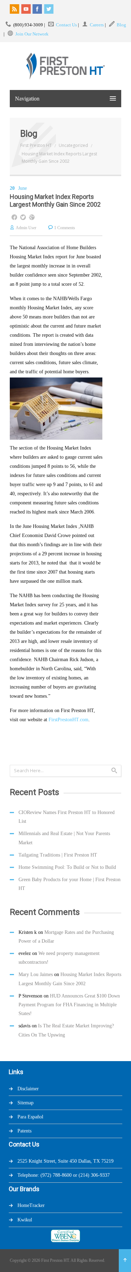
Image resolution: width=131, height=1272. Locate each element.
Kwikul (24, 1219)
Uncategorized (73, 145)
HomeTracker (31, 1205)
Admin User (26, 227)
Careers (97, 24)
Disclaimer (28, 1088)
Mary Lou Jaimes (36, 974)
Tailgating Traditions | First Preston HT (58, 855)
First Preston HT (36, 145)
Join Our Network (32, 34)
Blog (121, 24)
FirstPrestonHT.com (68, 719)
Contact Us (66, 24)
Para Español (30, 1116)
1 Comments (64, 227)
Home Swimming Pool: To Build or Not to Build (67, 867)
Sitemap (25, 1102)
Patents (24, 1131)
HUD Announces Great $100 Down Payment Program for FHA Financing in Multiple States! (69, 1004)
